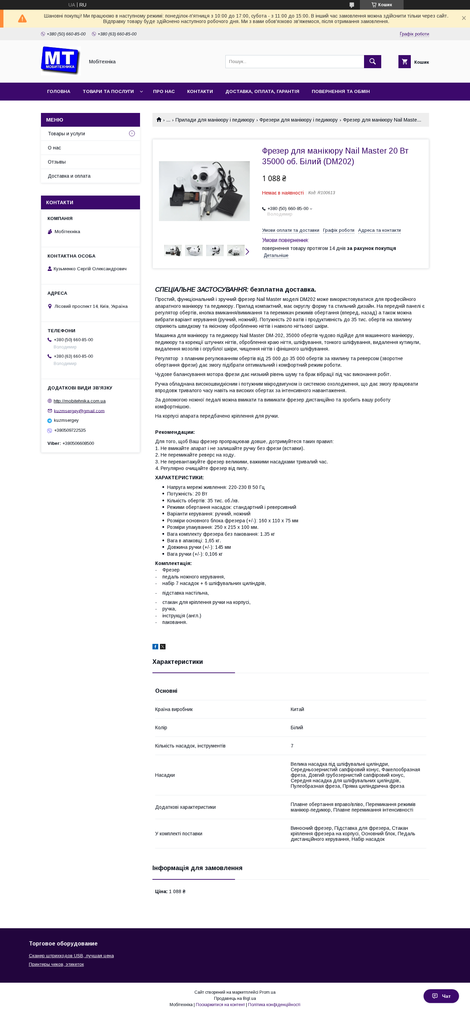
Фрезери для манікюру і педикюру (298, 120)
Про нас (164, 91)
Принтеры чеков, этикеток (56, 964)
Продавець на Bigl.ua (235, 998)
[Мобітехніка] (61, 73)
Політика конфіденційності (274, 1004)
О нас (54, 147)
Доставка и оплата (69, 176)
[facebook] (155, 647)
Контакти (200, 91)
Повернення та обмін (341, 91)
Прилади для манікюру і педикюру (215, 120)
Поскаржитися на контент (220, 1004)
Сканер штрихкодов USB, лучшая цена (71, 955)
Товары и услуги (66, 133)
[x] (162, 647)
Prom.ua (267, 992)
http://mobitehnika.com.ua (80, 401)
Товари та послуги (108, 91)
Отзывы (57, 162)
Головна (58, 91)
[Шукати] (372, 61)
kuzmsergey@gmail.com (79, 410)
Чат (446, 996)
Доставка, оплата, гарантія (262, 91)
